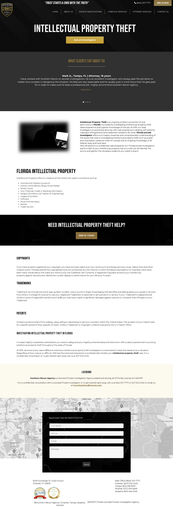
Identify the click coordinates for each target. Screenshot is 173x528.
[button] (83, 102)
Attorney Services (142, 12)
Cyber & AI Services (117, 12)
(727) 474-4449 (130, 489)
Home (55, 12)
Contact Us (163, 12)
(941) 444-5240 (130, 491)
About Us (68, 12)
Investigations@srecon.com (87, 385)
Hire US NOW (163, 3)
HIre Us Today (86, 235)
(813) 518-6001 (128, 486)
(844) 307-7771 (133, 481)
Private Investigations (90, 12)
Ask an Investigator (85, 40)
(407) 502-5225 (131, 483)
